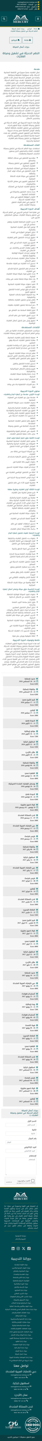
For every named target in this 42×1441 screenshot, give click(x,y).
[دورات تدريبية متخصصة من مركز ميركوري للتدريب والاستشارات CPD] (13, 1425)
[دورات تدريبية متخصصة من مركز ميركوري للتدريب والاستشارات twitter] (23, 1249)
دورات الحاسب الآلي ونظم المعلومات (21, 1297)
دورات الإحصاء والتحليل (21, 1287)
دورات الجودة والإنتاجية (21, 1284)
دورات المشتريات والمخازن (21, 1271)
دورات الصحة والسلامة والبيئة (21, 1325)
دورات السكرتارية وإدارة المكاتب (21, 1303)
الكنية (34, 1130)
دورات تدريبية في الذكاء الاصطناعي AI (21, 1360)
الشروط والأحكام (21, 1239)
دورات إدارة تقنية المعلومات (21, 1345)
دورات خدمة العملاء (21, 1351)
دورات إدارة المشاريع (21, 1290)
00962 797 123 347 (20, 1401)
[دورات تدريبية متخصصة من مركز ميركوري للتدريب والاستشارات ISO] (33, 1425)
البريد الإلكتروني (30, 1147)
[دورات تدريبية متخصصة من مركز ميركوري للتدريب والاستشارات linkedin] (13, 1249)
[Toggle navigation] (4, 19)
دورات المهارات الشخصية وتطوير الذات (21, 1332)
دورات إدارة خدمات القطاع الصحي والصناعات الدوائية (21, 1309)
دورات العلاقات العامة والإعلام (21, 1313)
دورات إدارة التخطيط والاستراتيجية (21, 1319)
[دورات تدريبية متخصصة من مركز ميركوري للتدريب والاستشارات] (21, 19)
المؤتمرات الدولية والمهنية (21, 1281)
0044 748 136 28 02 (20, 1413)
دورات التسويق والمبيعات (21, 1300)
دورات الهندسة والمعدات (21, 1274)
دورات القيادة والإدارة (21, 1265)
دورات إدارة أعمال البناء (21, 1348)
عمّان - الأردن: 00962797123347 (27, 9)
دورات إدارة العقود (21, 1341)
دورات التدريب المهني (21, 1293)
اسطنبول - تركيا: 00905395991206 (26, 6)
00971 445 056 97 (20, 1378)
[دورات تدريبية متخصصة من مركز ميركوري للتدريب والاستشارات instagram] (18, 1249)
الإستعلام (32, 1156)
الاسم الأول (32, 1121)
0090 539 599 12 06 (20, 1389)
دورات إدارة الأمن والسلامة (21, 1277)
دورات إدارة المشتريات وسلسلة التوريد (21, 1338)
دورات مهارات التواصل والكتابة (21, 1322)
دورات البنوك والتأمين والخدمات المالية (21, 1306)
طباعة (26, 40)
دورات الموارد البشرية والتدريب (21, 1268)
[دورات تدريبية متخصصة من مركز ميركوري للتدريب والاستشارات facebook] (28, 1249)
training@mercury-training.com (20, 1375)
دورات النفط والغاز (21, 1316)
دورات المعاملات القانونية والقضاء (21, 1329)
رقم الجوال (32, 1138)
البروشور (14, 40)
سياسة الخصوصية (20, 1236)
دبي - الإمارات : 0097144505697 (27, 4)
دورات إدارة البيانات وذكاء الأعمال (21, 1335)
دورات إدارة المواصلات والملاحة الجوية (21, 1357)
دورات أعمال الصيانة (21, 1354)
